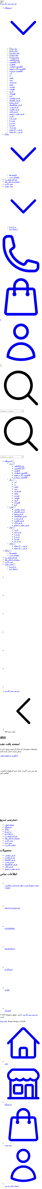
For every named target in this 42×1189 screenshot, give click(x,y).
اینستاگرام (9, 969)
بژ (10, 76)
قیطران (12, 64)
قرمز (11, 91)
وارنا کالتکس (14, 60)
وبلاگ (7, 550)
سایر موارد (9, 564)
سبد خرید (8, 843)
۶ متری (12, 123)
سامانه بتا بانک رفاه (12, 182)
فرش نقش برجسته (16, 114)
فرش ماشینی (14, 98)
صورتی (12, 87)
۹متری (12, 125)
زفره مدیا (3, 1021)
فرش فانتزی (14, 109)
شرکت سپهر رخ (11, 179)
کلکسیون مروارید (16, 71)
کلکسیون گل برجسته (17, 69)
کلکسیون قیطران (16, 67)
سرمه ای (12, 82)
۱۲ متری (12, 127)
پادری (11, 116)
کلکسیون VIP (14, 62)
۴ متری (12, 121)
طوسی (12, 89)
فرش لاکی (13, 112)
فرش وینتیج (13, 103)
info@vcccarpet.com (12, 908)
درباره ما (12, 227)
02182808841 (10, 928)
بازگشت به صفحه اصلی (9, 756)
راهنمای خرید (14, 177)
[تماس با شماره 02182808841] (21, 274)
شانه (17, 58)
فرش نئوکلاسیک (15, 105)
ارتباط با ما (13, 229)
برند (16, 49)
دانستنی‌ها (13, 175)
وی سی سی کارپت (12, 691)
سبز (10, 80)
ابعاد (16, 55)
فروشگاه (8, 461)
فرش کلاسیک (14, 100)
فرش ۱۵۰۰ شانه (15, 132)
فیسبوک (8, 1011)
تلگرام (7, 990)
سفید (11, 85)
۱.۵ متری (13, 118)
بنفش (11, 78)
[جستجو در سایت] (1, 365)
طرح (17, 53)
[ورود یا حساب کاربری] (21, 363)
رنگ (16, 51)
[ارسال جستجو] (23, 411)
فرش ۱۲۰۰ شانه (15, 130)
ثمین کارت (9, 184)
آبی (10, 73)
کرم (10, 96)
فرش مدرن (13, 107)
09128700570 (10, 949)
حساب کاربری (10, 845)
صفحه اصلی (9, 825)
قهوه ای (12, 94)
